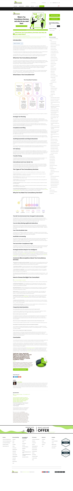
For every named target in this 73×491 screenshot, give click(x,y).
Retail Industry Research (54, 185)
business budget (39, 417)
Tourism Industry (53, 80)
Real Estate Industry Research (55, 182)
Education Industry (53, 55)
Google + (18, 377)
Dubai (33, 467)
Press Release (52, 172)
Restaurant (23, 456)
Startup (14, 454)
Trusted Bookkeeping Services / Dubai (26, 460)
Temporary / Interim (35, 464)
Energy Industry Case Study (54, 110)
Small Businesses (34, 459)
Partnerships (51, 166)
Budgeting (32, 417)
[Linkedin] (48, 487)
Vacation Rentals (34, 466)
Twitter (15, 377)
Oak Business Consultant (25, 487)
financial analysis (25, 296)
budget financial (44, 416)
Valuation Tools (53, 94)
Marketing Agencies (35, 454)
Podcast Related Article (53, 168)
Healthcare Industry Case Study (55, 125)
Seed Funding (54, 78)
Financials (23, 424)
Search (58, 26)
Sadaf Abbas (16, 35)
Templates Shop (21, 6)
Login (38, 6)
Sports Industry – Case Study (55, 149)
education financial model (25, 421)
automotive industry (19, 419)
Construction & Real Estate (35, 447)
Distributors (33, 449)
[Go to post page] (21, 398)
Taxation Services (52, 189)
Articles (21, 35)
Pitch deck (52, 66)
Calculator (51, 84)
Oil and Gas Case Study (54, 138)
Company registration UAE (54, 50)
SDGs (50, 188)
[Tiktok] (59, 2)
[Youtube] (55, 2)
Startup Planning (25, 428)
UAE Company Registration (53, 191)
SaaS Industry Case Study (54, 148)
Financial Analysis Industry (54, 58)
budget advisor (39, 415)
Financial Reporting (52, 160)
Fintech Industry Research (54, 179)
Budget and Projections (38, 416)
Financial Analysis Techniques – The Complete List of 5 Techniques (21, 411)
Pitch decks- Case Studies (54, 140)
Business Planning (26, 420)
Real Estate (14, 467)
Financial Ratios (53, 86)
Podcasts (43, 452)
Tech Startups (34, 462)
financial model (32, 252)
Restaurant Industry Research (55, 183)
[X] (52, 2)
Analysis (15, 419)
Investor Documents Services (7, 447)
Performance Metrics (54, 89)
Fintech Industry (53, 61)
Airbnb (13, 449)
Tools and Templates (55, 449)
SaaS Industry (53, 72)
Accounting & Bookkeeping (6, 450)
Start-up (21, 428)
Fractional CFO (15, 255)
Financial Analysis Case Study (55, 115)
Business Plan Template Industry (55, 44)
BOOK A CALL (42, 6)
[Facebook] (50, 2)
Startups (23, 458)
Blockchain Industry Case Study (55, 98)
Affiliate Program (54, 452)
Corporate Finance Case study (55, 104)
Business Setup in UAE (6, 454)
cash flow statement (19, 421)
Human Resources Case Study (55, 129)
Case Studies (44, 450)
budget (35, 415)
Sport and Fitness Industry (54, 75)
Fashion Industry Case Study (54, 114)
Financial (14, 422)
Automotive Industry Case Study (55, 97)
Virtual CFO (45, 254)
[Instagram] (56, 2)
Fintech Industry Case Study (54, 119)
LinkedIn (17, 377)
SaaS (13, 471)
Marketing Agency (15, 464)
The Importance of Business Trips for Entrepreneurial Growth (39, 406)
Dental (23, 449)
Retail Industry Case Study (54, 146)
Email (20, 377)
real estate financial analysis (22, 425)
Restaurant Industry (53, 69)
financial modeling (25, 423)
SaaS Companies (34, 457)
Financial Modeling (52, 157)
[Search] (48, 2)
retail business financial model (25, 427)
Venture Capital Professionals (55, 171)
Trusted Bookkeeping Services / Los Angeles (26, 463)
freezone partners (52, 163)
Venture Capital (15, 462)
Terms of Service (54, 454)
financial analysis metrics (24, 422)
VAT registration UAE (53, 81)
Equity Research (15, 457)
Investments (14, 459)
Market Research (53, 64)
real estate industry (17, 427)
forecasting (26, 424)
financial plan (15, 424)
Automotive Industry (53, 41)
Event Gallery (51, 154)
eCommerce (24, 451)
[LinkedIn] (57, 2)
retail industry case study (16, 428)
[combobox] (54, 30)
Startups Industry (53, 77)
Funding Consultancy (5, 452)
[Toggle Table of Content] (21, 43)
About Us (32, 6)
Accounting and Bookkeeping (54, 38)
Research (51, 174)
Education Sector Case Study (55, 108)
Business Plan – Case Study (54, 100)
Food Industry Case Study (54, 121)
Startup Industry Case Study (54, 151)
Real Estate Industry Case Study (55, 143)
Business (19, 420)
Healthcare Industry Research (55, 180)
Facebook (13, 377)
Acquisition (14, 447)
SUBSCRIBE (44, 481)
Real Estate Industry (53, 67)
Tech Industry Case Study (54, 152)
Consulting (14, 452)
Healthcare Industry (53, 63)
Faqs (42, 454)
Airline (13, 450)
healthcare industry (15, 425)
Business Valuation (53, 46)
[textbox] (54, 30)
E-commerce (34, 450)
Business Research (53, 177)
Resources (27, 6)
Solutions (15, 6)
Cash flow (14, 421)
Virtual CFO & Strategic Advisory (7, 449)
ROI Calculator (53, 92)
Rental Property (15, 469)
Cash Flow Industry (53, 47)
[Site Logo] (18, 2)
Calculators (43, 447)
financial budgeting (15, 423)
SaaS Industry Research (54, 186)
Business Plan (22, 420)
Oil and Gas (14, 466)
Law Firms (23, 453)
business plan (24, 253)
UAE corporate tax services (31, 347)
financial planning (19, 424)
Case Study (51, 95)
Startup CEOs (52, 169)
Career (53, 450)
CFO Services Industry (54, 49)
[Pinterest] (53, 2)
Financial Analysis (18, 422)
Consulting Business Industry (26, 35)
